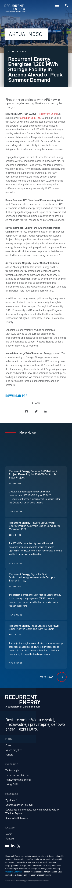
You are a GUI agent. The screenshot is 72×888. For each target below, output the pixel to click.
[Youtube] (7, 846)
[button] (57, 5)
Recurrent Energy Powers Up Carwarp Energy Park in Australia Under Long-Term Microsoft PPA (34, 525)
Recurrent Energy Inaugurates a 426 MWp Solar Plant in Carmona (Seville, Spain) (34, 627)
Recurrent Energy (48, 114)
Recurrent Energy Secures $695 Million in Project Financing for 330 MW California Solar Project (33, 474)
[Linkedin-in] (13, 846)
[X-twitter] (18, 846)
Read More (16, 512)
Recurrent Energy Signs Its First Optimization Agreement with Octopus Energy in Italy (32, 577)
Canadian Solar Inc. (30, 118)
